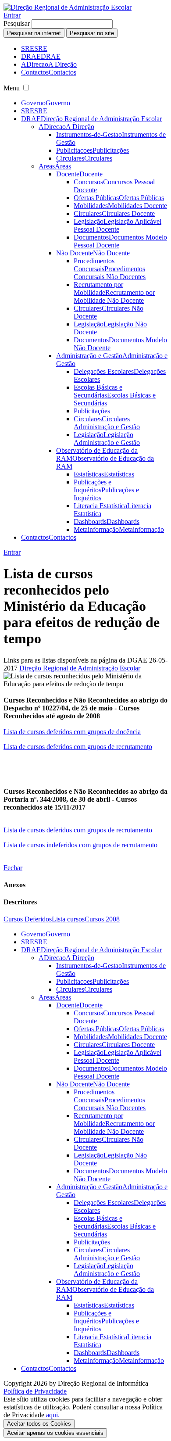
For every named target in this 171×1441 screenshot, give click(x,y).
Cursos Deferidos (28, 919)
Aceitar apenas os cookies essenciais (55, 1433)
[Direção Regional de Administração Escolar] (68, 7)
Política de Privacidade (35, 1391)
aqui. (53, 1415)
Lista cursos (68, 919)
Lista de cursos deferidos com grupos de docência (72, 731)
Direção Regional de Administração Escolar (79, 668)
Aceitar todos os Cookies (39, 1423)
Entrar (12, 15)
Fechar (13, 867)
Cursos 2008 (102, 919)
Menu (12, 88)
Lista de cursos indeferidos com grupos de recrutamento (80, 845)
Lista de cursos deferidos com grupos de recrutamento (78, 746)
